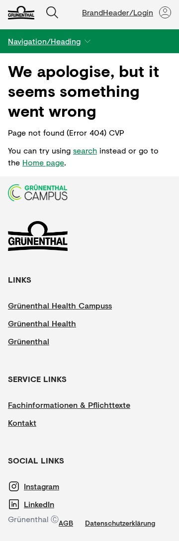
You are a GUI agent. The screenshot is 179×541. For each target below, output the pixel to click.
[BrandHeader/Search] (52, 12)
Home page (43, 162)
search (85, 150)
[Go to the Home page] (21, 12)
